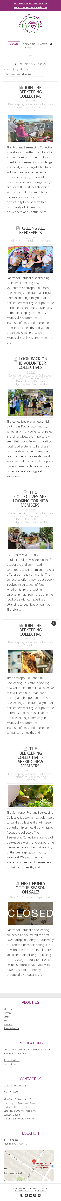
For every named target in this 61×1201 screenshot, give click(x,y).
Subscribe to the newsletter (30, 7)
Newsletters (10, 1064)
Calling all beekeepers (31, 230)
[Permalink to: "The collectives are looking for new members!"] (30, 538)
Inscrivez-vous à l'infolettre (30, 3)
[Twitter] (26, 1195)
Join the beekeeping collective (30, 92)
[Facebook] (21, 1195)
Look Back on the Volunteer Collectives (31, 363)
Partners (8, 1024)
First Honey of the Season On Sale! (30, 888)
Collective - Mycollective (29, 382)
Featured (46, 241)
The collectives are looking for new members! (30, 498)
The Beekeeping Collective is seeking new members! (30, 757)
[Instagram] (39, 1195)
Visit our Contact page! (15, 1085)
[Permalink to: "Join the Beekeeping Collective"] (30, 661)
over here (32, 1118)
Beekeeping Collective (22, 104)
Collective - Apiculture (23, 241)
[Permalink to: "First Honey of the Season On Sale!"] (30, 913)
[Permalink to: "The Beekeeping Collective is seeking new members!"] (30, 796)
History (7, 1012)
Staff (6, 1016)
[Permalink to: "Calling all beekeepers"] (30, 259)
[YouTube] (34, 1195)
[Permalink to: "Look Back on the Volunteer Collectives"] (30, 402)
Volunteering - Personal (36, 108)
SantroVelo (39, 384)
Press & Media (11, 1028)
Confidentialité (24, 1191)
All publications (12, 1060)
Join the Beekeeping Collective (30, 630)
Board (7, 1020)
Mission (8, 1009)
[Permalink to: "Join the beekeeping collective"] (30, 128)
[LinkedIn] (30, 1195)
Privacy (41, 1191)
